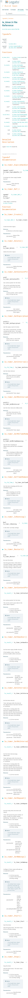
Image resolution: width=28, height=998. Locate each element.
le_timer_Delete (16, 61)
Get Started (5, 9)
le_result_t (7, 65)
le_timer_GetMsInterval (18, 86)
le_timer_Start (16, 122)
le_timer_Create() (7, 203)
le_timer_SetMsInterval (18, 81)
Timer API (8, 146)
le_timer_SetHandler (17, 65)
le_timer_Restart (16, 130)
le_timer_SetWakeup (17, 96)
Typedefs (4, 18)
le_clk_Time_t (15, 75)
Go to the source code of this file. (10, 29)
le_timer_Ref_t (12, 44)
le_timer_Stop (16, 126)
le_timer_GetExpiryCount (18, 110)
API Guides (21, 9)
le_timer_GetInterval (17, 77)
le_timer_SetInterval (17, 72)
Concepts (13, 9)
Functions (11, 18)
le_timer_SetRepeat (17, 90)
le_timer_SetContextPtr (18, 101)
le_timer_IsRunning (17, 134)
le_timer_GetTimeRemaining (19, 114)
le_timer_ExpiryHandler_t (15, 46)
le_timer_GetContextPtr (18, 107)
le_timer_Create (16, 57)
